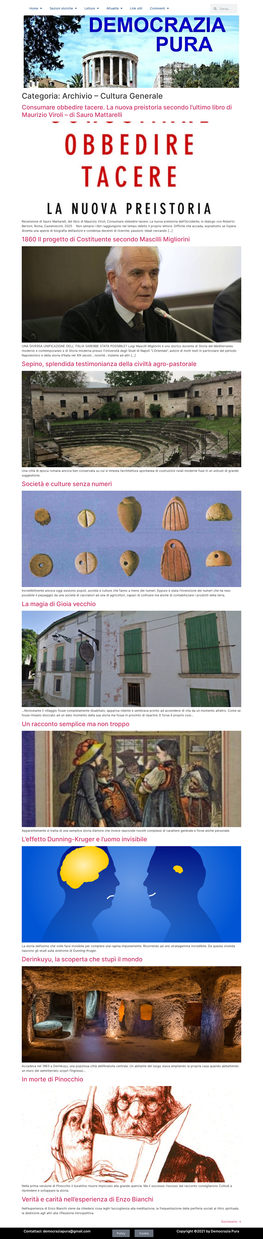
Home (33, 8)
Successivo (231, 1221)
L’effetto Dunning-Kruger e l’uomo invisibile (84, 839)
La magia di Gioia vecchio (59, 604)
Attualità (112, 8)
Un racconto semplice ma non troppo (75, 724)
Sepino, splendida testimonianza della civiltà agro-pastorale (109, 364)
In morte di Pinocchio (52, 1079)
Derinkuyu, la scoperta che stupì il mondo (82, 959)
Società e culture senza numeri (67, 484)
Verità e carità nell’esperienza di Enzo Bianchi (87, 1199)
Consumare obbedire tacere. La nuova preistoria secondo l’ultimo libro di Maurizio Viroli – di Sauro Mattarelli (127, 110)
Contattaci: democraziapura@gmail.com (57, 1231)
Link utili (136, 8)
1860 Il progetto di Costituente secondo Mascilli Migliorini (106, 239)
